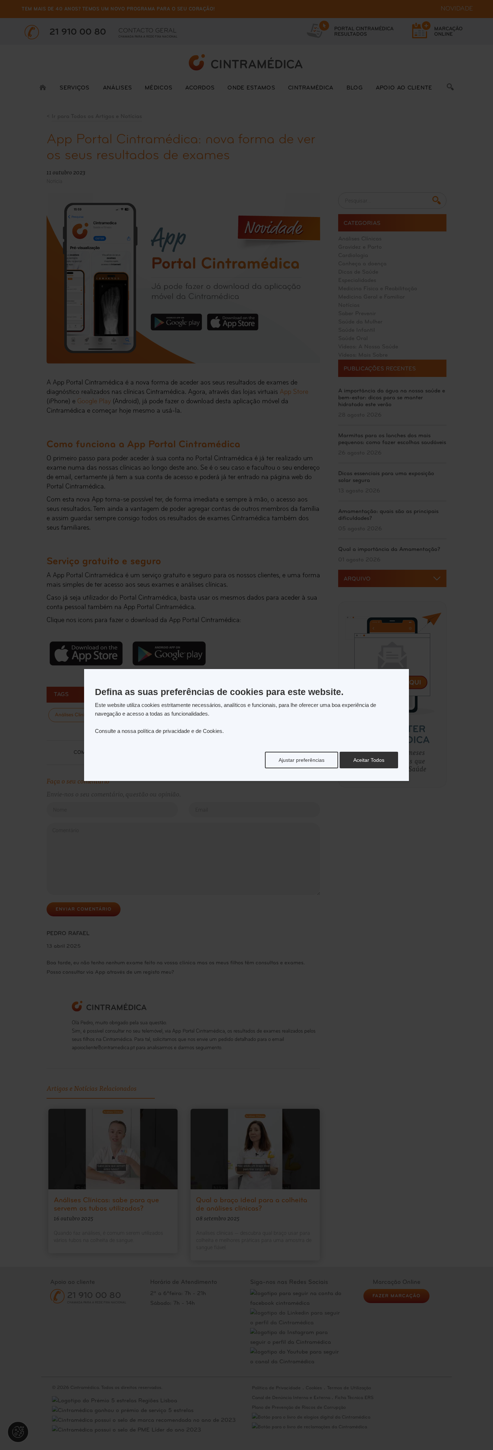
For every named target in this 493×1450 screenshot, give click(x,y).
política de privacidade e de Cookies (180, 731)
